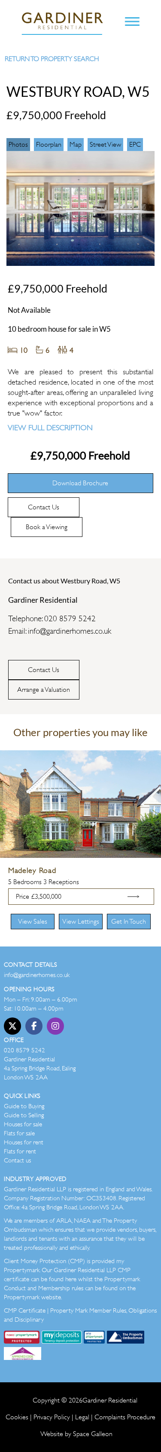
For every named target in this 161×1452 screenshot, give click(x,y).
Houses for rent (23, 1142)
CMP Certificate (25, 1310)
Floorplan (48, 144)
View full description (50, 427)
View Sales (32, 921)
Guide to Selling (24, 1115)
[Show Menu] (132, 22)
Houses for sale (23, 1124)
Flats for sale (19, 1133)
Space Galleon (92, 1434)
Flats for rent (20, 1151)
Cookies (17, 1417)
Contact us (17, 1160)
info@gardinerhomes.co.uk (69, 631)
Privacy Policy (51, 1417)
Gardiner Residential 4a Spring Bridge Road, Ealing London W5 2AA (40, 1068)
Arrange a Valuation (43, 690)
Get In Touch (128, 921)
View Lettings (80, 921)
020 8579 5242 (70, 618)
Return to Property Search (52, 59)
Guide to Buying (24, 1106)
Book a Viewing (46, 527)
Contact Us (43, 507)
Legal (82, 1417)
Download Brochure (80, 483)
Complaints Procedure (124, 1417)
